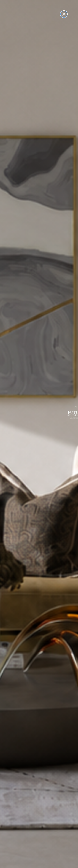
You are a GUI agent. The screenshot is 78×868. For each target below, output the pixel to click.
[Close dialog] (64, 14)
